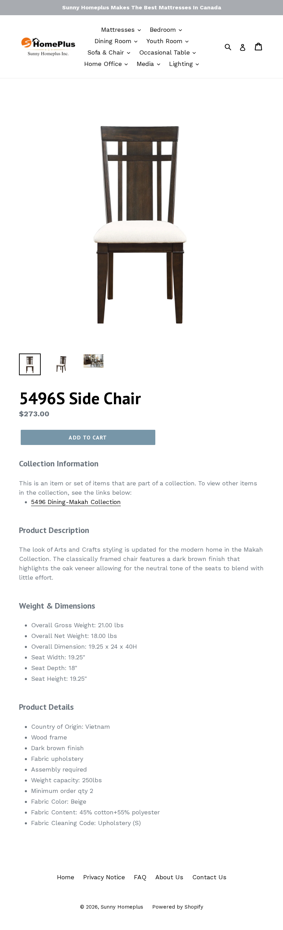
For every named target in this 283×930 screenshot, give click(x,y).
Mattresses (119, 29)
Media (146, 63)
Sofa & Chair (106, 52)
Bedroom (164, 29)
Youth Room (165, 41)
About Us (169, 877)
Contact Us (209, 877)
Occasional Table (165, 52)
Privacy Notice (104, 877)
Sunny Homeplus (122, 907)
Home (65, 877)
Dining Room (114, 41)
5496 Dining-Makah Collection (76, 501)
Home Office (104, 63)
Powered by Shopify (177, 907)
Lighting (182, 63)
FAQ (140, 877)
